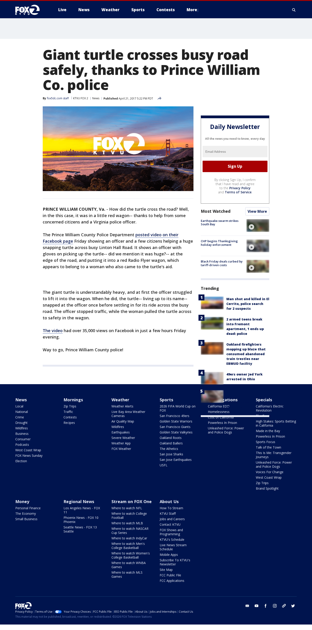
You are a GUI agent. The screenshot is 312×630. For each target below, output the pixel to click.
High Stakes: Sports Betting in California (276, 423)
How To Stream (171, 508)
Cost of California (221, 417)
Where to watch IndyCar (129, 538)
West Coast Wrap (28, 450)
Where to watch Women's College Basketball (130, 555)
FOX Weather (121, 448)
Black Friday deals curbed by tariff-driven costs (222, 263)
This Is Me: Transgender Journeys (273, 455)
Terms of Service (238, 192)
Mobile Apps (169, 554)
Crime (19, 417)
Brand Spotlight (267, 488)
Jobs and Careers (172, 519)
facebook (265, 605)
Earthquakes (120, 432)
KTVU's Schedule (172, 539)
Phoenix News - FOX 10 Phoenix (80, 519)
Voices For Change (269, 472)
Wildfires (21, 428)
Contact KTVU (170, 524)
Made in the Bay (268, 431)
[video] (257, 225)
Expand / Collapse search (294, 9)
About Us (169, 501)
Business (22, 433)
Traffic (68, 412)
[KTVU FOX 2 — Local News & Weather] (30, 9)
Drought (21, 422)
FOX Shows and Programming (171, 532)
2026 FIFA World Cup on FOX (178, 408)
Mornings (73, 399)
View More (257, 211)
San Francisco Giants (175, 427)
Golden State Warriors (176, 421)
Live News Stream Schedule (173, 547)
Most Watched (215, 211)
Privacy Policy (240, 188)
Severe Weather (123, 438)
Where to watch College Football (129, 515)
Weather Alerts (122, 406)
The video (53, 330)
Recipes (69, 422)
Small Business (26, 519)
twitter (293, 605)
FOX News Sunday (28, 455)
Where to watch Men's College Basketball (128, 545)
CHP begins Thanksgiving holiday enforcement (219, 243)
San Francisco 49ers (174, 416)
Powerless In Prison (222, 422)
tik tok (284, 605)
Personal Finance (28, 508)
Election (21, 461)
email (247, 605)
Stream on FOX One (131, 501)
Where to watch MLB (127, 523)
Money (22, 501)
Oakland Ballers (171, 443)
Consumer (23, 439)
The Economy (25, 513)
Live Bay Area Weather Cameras (128, 414)
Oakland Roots (171, 438)
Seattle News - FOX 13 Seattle (80, 529)
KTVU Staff (168, 513)
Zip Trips (69, 406)
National (21, 412)
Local (19, 406)
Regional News (78, 501)
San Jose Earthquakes (176, 459)
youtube (256, 605)
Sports (166, 399)
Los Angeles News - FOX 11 (81, 510)
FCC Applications (172, 580)
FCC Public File (170, 575)
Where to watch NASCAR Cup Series (129, 530)
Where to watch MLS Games (127, 574)
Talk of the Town (268, 447)
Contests (70, 417)
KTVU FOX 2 (80, 98)
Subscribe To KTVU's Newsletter (175, 562)
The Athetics (169, 448)
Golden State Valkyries (176, 432)
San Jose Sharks (171, 454)
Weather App (121, 443)
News (95, 98)
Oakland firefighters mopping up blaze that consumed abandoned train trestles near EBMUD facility (246, 354)
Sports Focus (265, 442)
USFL (163, 465)
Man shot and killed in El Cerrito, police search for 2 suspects (247, 304)
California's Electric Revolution (269, 408)
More (192, 9)
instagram (274, 605)
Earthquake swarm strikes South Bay (219, 222)
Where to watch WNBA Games (128, 565)
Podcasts (22, 444)
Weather (120, 399)
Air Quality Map (122, 421)
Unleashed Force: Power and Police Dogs (226, 430)
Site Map (166, 569)
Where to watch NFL (126, 508)
